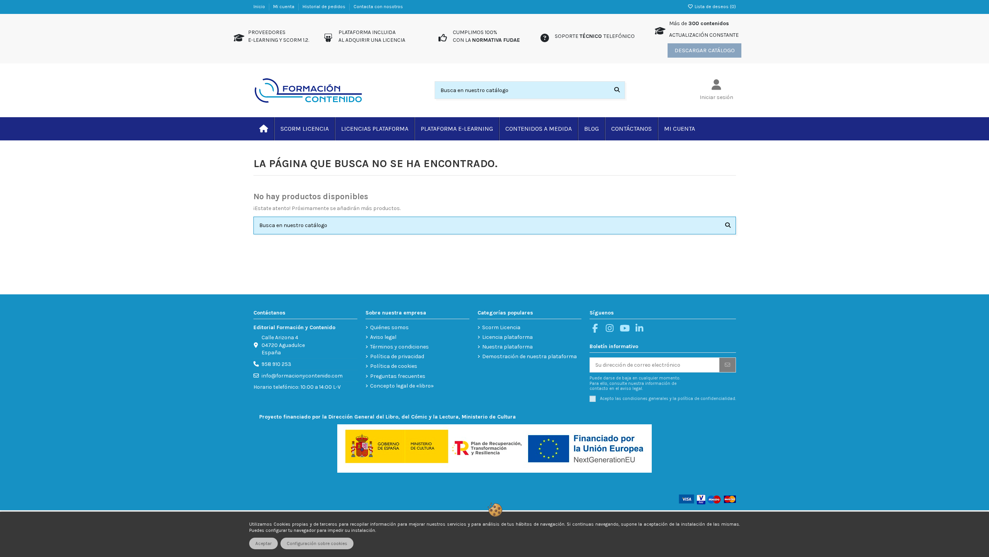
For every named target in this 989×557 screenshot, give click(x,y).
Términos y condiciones (399, 346)
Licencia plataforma (507, 337)
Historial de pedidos (324, 6)
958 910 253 (276, 364)
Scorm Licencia (501, 327)
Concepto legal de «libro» (402, 386)
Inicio (259, 6)
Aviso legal (383, 337)
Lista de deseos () (714, 6)
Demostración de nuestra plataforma (529, 356)
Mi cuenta (284, 6)
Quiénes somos (389, 327)
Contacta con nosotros (378, 6)
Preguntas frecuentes (397, 376)
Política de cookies (393, 366)
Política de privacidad (397, 356)
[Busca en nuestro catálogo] (617, 90)
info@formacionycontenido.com (302, 375)
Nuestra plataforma (507, 346)
